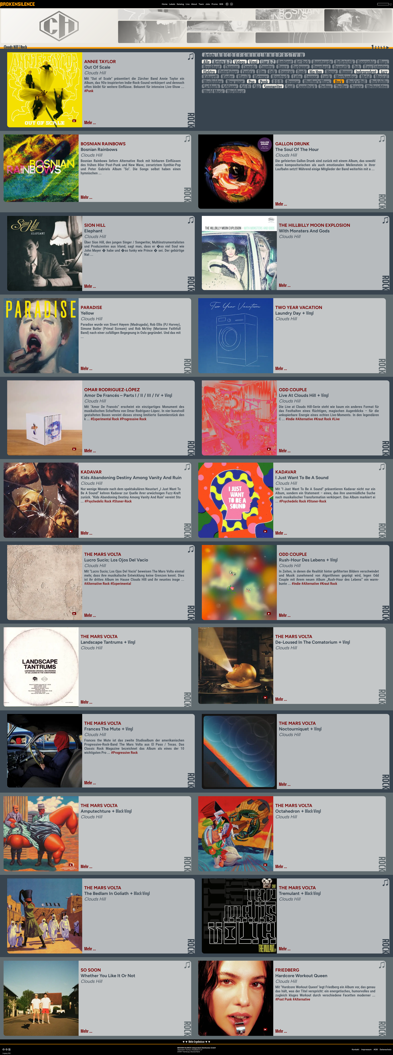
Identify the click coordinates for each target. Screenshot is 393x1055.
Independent (366, 71)
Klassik (243, 76)
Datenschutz (385, 1049)
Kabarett (210, 76)
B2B (221, 4)
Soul (289, 86)
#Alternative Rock (97, 584)
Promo (215, 4)
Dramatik (341, 67)
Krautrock (280, 76)
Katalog (180, 4)
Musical (381, 76)
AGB (376, 1049)
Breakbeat (211, 67)
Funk (301, 71)
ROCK (191, 120)
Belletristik (344, 62)
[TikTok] (6, 1050)
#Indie (290, 419)
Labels (172, 4)
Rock (339, 81)
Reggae (293, 81)
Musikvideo (212, 81)
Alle (206, 62)
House (331, 71)
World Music (213, 91)
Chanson (231, 67)
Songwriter (273, 86)
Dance (282, 67)
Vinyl (253, 62)
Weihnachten (376, 86)
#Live (336, 419)
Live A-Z (267, 62)
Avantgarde (322, 62)
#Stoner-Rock (122, 501)
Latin (297, 76)
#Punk (88, 91)
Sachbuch (211, 86)
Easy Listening (375, 67)
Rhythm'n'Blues (317, 81)
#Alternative (304, 419)
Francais (286, 71)
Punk (264, 81)
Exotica (247, 71)
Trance (356, 86)
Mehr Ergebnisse (196, 1041)
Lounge (311, 76)
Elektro (209, 71)
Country (266, 67)
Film (261, 71)
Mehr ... (90, 122)
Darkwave (300, 67)
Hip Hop (315, 71)
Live (188, 4)
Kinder (227, 76)
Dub (356, 67)
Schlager (230, 86)
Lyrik (326, 76)
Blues (383, 62)
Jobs (207, 4)
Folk (272, 71)
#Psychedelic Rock (98, 501)
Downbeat (321, 67)
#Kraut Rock (322, 419)
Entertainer (228, 71)
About (194, 4)
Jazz (384, 71)
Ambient (285, 62)
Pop (251, 81)
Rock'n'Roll (357, 81)
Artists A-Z (222, 62)
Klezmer (260, 76)
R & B (277, 81)
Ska (257, 86)
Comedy (249, 67)
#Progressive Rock (133, 419)
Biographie (366, 62)
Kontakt (355, 1049)
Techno (325, 86)
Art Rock (302, 62)
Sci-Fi (245, 86)
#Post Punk (283, 999)
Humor (346, 71)
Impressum (366, 1049)
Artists (209, 55)
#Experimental (120, 584)
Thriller (341, 86)
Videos (239, 62)
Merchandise (345, 76)
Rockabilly (379, 81)
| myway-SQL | (6, 1053)
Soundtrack (307, 86)
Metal (365, 76)
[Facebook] (3, 1050)
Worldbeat (235, 91)
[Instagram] (9, 1050)
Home (164, 4)
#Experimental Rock (105, 419)
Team (201, 4)
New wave (235, 81)
